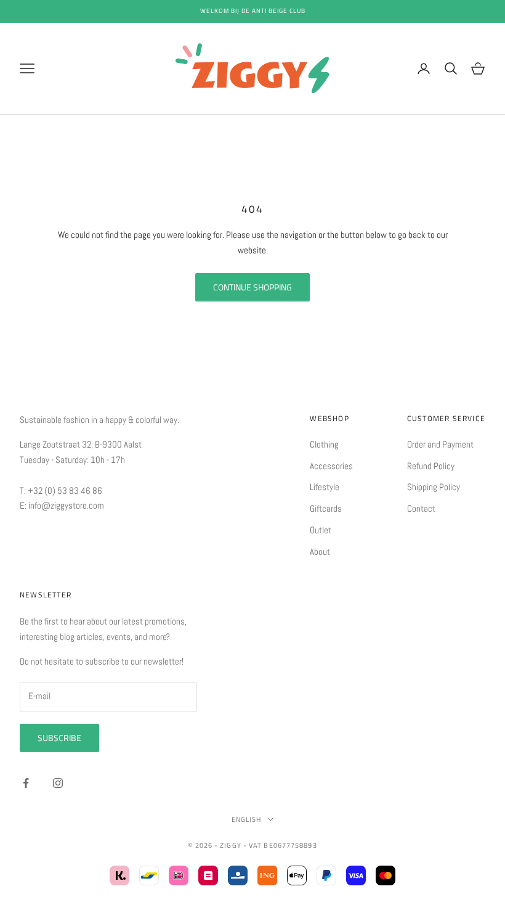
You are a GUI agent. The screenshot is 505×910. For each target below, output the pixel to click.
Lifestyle (324, 487)
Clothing (324, 444)
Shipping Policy (433, 487)
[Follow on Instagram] (58, 783)
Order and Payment (440, 444)
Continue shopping (252, 287)
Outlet (320, 530)
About (320, 551)
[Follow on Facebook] (26, 783)
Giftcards (326, 508)
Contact (421, 508)
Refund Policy (430, 466)
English (247, 819)
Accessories (331, 466)
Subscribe (59, 737)
